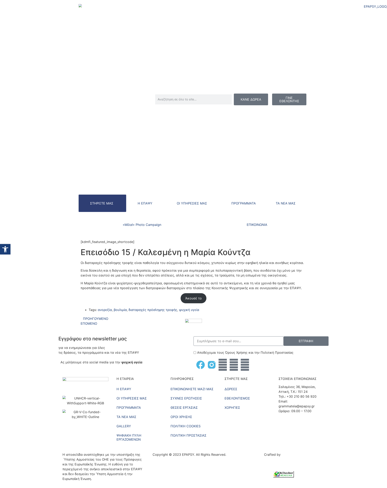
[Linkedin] (245, 365)
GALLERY (124, 426)
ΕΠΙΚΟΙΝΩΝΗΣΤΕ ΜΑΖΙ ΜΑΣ (192, 389)
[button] (5, 249)
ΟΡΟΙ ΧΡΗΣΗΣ (181, 417)
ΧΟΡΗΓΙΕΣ (232, 408)
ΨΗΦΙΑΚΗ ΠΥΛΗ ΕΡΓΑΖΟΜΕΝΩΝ (129, 437)
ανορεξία (105, 310)
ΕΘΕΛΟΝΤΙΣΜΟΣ (237, 398)
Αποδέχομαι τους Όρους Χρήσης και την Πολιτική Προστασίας (245, 352)
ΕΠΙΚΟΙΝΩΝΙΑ (257, 225)
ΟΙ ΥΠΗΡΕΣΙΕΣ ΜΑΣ (192, 203)
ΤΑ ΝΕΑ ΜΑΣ (285, 203)
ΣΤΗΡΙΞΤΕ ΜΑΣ (101, 203)
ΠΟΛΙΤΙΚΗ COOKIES (186, 426)
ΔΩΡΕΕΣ (231, 389)
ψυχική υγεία (189, 310)
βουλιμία (120, 310)
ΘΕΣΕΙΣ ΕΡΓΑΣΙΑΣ (184, 408)
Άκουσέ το (193, 298)
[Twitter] (223, 365)
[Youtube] (234, 365)
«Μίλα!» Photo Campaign (142, 225)
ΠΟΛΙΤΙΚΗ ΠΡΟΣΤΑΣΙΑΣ (188, 435)
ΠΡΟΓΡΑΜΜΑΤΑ (243, 203)
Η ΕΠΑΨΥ (145, 203)
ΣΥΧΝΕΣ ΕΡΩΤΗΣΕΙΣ (186, 398)
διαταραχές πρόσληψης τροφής (153, 310)
